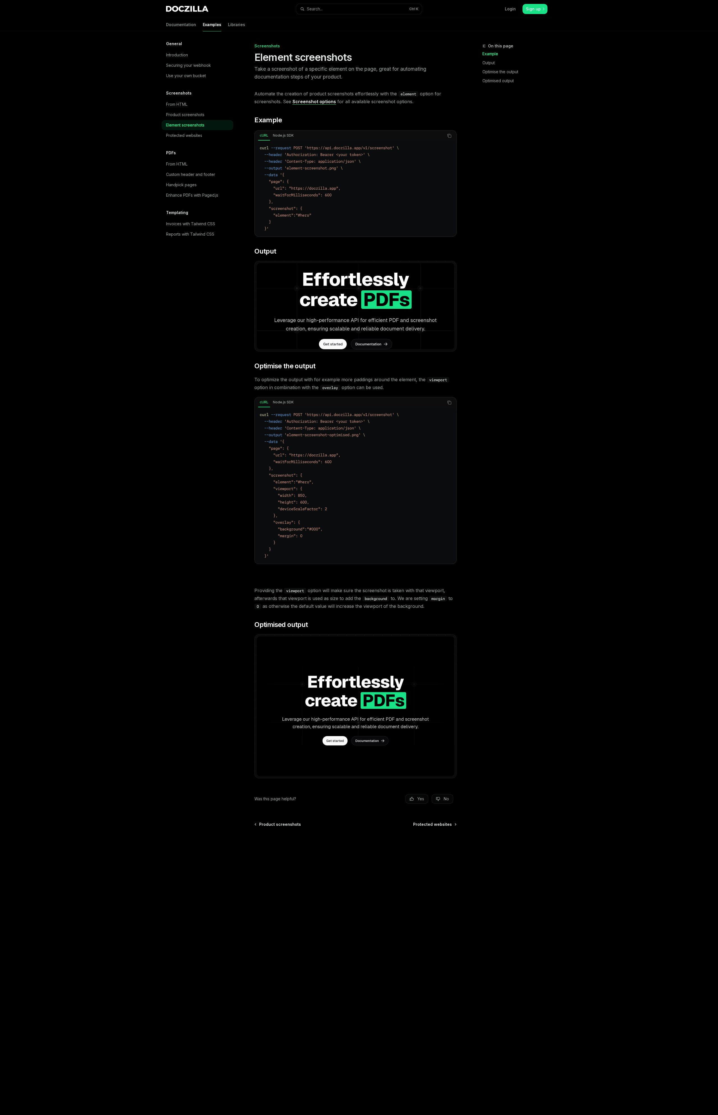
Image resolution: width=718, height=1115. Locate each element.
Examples (212, 24)
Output (488, 62)
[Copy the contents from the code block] (449, 135)
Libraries (236, 24)
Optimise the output (500, 71)
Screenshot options (314, 101)
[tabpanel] (355, 188)
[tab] (264, 135)
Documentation (181, 24)
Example (490, 53)
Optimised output (498, 80)
